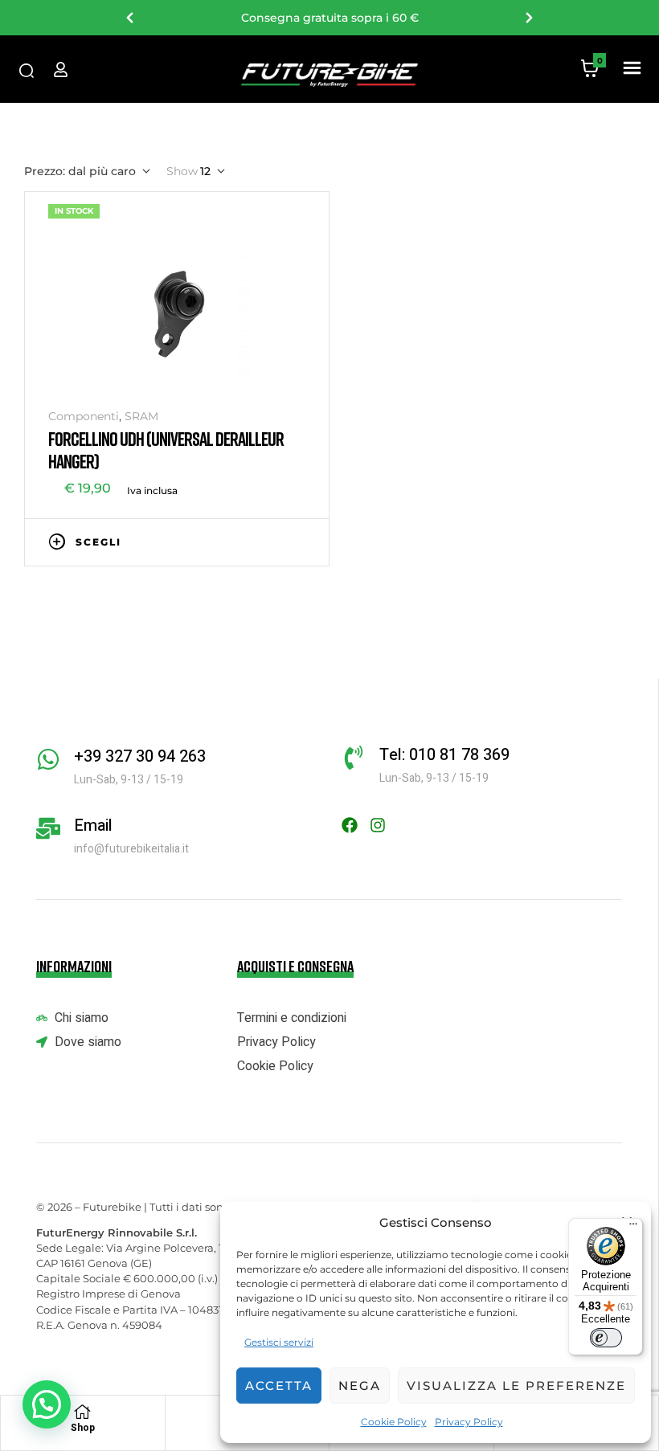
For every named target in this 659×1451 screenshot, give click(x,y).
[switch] (606, 1337)
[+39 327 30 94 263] (48, 759)
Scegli (98, 542)
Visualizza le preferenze (516, 1385)
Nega (359, 1385)
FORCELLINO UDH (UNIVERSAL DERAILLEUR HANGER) (166, 449)
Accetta (279, 1385)
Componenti (83, 416)
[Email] (48, 828)
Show (182, 171)
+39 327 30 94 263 (140, 756)
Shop (83, 1427)
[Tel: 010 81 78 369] (354, 758)
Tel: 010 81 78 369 (444, 754)
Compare (273, 541)
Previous (130, 18)
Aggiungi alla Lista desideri (249, 541)
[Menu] (633, 1227)
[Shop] (83, 1412)
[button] (632, 69)
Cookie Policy (394, 1422)
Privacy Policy (469, 1422)
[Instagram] (378, 825)
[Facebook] (350, 825)
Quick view (297, 541)
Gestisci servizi (278, 1342)
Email (93, 825)
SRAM (141, 416)
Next (529, 18)
